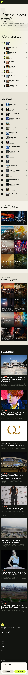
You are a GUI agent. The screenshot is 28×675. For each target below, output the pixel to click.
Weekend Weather (13, 189)
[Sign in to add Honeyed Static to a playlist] (26, 138)
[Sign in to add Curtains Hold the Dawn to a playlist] (26, 128)
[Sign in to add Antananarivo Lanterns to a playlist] (26, 119)
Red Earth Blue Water (14, 123)
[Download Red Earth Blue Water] (25, 124)
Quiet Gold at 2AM (13, 132)
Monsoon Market (13, 52)
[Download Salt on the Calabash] (25, 72)
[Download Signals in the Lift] (25, 86)
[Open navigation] (25, 2)
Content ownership (18, 638)
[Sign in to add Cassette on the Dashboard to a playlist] (26, 161)
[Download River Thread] (25, 62)
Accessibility (3, 652)
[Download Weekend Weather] (25, 190)
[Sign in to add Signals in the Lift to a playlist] (26, 86)
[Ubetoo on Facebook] (5, 632)
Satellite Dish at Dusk (14, 151)
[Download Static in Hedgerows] (25, 180)
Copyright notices (18, 639)
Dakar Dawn (12, 57)
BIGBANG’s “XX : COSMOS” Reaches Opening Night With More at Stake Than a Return (14, 379)
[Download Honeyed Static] (25, 138)
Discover (2, 638)
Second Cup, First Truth (14, 142)
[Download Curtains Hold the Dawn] (25, 128)
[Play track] (4, 43)
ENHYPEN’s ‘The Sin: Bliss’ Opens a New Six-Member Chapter (13, 542)
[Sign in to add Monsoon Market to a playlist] (26, 53)
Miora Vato (11, 105)
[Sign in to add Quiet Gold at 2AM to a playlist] (26, 133)
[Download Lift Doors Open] (25, 67)
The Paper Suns (12, 152)
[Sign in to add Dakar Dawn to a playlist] (26, 57)
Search (2, 639)
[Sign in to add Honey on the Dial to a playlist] (26, 48)
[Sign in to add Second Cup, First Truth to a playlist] (26, 142)
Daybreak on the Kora (14, 80)
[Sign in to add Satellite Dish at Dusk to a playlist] (26, 152)
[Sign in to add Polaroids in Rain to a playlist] (26, 157)
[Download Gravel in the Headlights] (25, 185)
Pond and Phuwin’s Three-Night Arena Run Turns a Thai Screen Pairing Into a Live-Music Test (12, 476)
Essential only (7, 671)
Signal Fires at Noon (13, 193)
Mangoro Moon (12, 104)
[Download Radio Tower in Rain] (25, 166)
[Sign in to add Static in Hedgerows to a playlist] (26, 180)
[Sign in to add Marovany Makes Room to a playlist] (26, 109)
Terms (2, 662)
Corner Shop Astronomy (14, 170)
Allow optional (20, 671)
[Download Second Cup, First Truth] (25, 142)
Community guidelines (5, 653)
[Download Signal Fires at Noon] (25, 194)
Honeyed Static (12, 137)
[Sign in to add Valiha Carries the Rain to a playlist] (26, 114)
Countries (2, 641)
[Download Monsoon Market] (25, 53)
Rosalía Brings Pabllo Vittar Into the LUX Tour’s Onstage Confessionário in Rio (14, 574)
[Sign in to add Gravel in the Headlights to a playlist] (26, 185)
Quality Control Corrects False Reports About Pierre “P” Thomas (12, 444)
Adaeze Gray (11, 129)
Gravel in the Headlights (14, 184)
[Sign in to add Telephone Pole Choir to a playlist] (26, 175)
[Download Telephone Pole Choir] (25, 175)
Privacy (5, 662)
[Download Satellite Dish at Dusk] (25, 152)
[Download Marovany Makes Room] (25, 109)
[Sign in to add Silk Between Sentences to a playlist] (26, 147)
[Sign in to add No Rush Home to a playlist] (26, 43)
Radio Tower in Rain (13, 165)
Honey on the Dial (13, 47)
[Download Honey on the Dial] (25, 48)
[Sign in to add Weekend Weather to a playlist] (26, 190)
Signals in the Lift (13, 85)
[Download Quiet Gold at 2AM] (25, 133)
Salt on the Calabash (14, 71)
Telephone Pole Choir (14, 175)
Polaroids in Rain (13, 156)
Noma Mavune (11, 44)
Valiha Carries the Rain (14, 113)
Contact (2, 650)
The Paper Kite (12, 75)
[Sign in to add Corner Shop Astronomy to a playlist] (26, 171)
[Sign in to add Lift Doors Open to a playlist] (26, 67)
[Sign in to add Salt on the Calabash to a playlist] (26, 72)
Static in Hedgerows (14, 179)
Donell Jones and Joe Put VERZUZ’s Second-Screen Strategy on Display (13, 509)
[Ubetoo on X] (2, 632)
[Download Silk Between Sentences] (25, 147)
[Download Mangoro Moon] (25, 105)
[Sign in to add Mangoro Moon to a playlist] (26, 105)
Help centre (3, 648)
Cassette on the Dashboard (15, 160)
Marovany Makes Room (14, 109)
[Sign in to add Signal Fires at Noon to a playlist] (26, 194)
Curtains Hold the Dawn (14, 127)
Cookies (9, 662)
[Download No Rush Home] (25, 43)
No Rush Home (12, 42)
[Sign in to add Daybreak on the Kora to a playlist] (26, 81)
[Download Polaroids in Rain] (25, 157)
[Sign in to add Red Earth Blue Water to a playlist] (26, 124)
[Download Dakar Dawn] (25, 57)
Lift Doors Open (12, 66)
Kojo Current (11, 53)
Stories (2, 643)
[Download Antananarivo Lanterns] (25, 119)
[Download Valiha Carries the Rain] (25, 114)
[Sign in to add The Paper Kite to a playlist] (26, 76)
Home (2, 5)
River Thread (12, 61)
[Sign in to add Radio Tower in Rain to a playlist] (26, 166)
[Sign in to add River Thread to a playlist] (26, 62)
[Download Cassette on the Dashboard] (25, 161)
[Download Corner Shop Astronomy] (25, 171)
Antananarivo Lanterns (14, 118)
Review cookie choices (6, 668)
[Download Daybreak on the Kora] (25, 81)
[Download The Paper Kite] (25, 76)
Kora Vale (11, 58)
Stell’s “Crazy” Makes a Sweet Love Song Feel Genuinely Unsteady (12, 413)
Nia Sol (10, 48)
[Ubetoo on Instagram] (8, 632)
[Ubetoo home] (12, 2)
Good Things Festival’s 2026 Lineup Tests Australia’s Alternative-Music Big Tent (14, 607)
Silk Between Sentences (14, 146)
